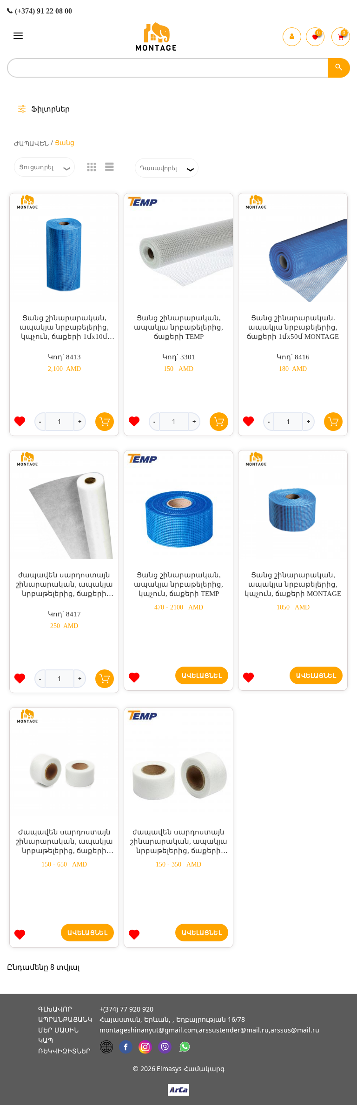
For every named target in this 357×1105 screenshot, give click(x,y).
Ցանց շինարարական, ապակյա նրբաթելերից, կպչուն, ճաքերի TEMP (178, 584)
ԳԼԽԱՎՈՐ (55, 1009)
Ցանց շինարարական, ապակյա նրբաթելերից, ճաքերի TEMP (178, 327)
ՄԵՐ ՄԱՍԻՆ (58, 1030)
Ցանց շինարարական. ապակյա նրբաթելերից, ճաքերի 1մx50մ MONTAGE (293, 327)
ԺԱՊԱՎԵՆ (31, 143)
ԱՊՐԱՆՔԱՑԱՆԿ (65, 1019)
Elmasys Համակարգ (191, 1068)
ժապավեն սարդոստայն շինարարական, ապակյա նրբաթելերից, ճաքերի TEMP (178, 841)
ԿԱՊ (45, 1040)
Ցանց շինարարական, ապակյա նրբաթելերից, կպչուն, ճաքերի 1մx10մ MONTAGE (64, 327)
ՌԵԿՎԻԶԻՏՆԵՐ (64, 1051)
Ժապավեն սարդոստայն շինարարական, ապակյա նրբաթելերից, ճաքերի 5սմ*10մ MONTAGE (64, 841)
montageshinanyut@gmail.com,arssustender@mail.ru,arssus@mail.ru (209, 1030)
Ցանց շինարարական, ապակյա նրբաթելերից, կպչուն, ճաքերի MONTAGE (293, 584)
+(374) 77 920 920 (126, 1009)
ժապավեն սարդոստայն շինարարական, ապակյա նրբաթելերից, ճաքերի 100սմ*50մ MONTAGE (64, 584)
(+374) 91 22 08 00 (42, 11)
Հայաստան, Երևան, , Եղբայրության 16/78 (172, 1019)
